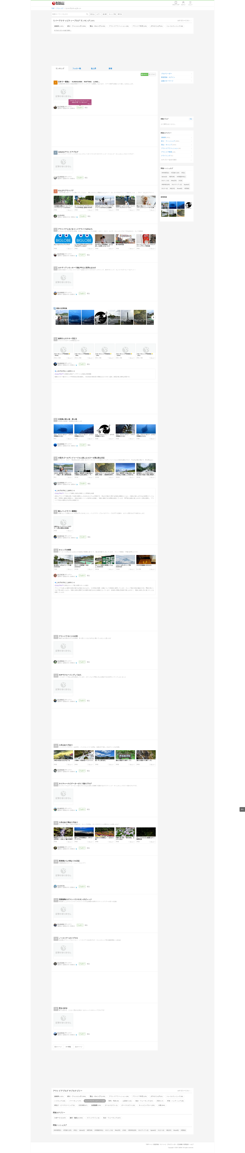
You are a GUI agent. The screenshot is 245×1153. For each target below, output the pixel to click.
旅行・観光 (76, 1118)
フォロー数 (76, 68)
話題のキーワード (167, 81)
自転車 (58, 26)
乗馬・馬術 (113, 1101)
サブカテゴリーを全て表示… (62, 30)
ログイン (183, 4)
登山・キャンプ (97, 26)
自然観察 (95, 1105)
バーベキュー (75, 1101)
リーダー (176, 4)
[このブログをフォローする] (80, 107)
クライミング (156, 26)
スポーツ (59, 1118)
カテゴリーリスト (183, 20)
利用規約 (186, 1144)
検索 (88, 14)
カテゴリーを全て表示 (168, 160)
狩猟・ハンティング (175, 1101)
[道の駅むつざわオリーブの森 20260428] (165, 213)
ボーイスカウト (127, 1105)
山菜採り (127, 1101)
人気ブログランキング (58, 3)
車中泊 (120, 14)
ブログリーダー (166, 73)
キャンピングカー (146, 1105)
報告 (86, 107)
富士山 (92, 14)
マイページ (163, 1144)
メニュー (190, 4)
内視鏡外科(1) (181, 176)
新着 (110, 68)
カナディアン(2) (177, 184)
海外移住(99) (166, 184)
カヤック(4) (165, 180)
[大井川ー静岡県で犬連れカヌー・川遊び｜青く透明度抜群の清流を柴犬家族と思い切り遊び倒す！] (165, 205)
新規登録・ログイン (168, 77)
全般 (161, 1105)
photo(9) (164, 176)
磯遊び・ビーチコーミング (64, 1105)
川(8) (180, 180)
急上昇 (93, 68)
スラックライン (93, 1118)
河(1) (183, 172)
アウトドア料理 (139, 26)
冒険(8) (187, 188)
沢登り (160, 1101)
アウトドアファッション (118, 26)
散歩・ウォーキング (144, 1101)
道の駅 (105, 14)
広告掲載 (180, 1144)
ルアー (99, 14)
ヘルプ (191, 1144)
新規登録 (156, 1144)
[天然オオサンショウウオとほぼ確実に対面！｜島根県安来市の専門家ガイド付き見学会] (180, 213)
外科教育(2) (165, 172)
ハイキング (59, 1101)
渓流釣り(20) (175, 172)
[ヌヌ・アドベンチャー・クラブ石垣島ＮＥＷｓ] (172, 205)
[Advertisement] (122, 49)
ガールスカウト (111, 1105)
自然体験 (83, 1105)
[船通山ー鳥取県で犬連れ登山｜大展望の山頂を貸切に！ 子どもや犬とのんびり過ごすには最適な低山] (172, 213)
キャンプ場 (112, 14)
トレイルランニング (174, 26)
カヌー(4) (165, 188)
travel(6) (180, 188)
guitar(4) (187, 184)
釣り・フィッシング (76, 26)
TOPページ (149, 1144)
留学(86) (172, 176)
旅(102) (173, 188)
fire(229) (174, 180)
